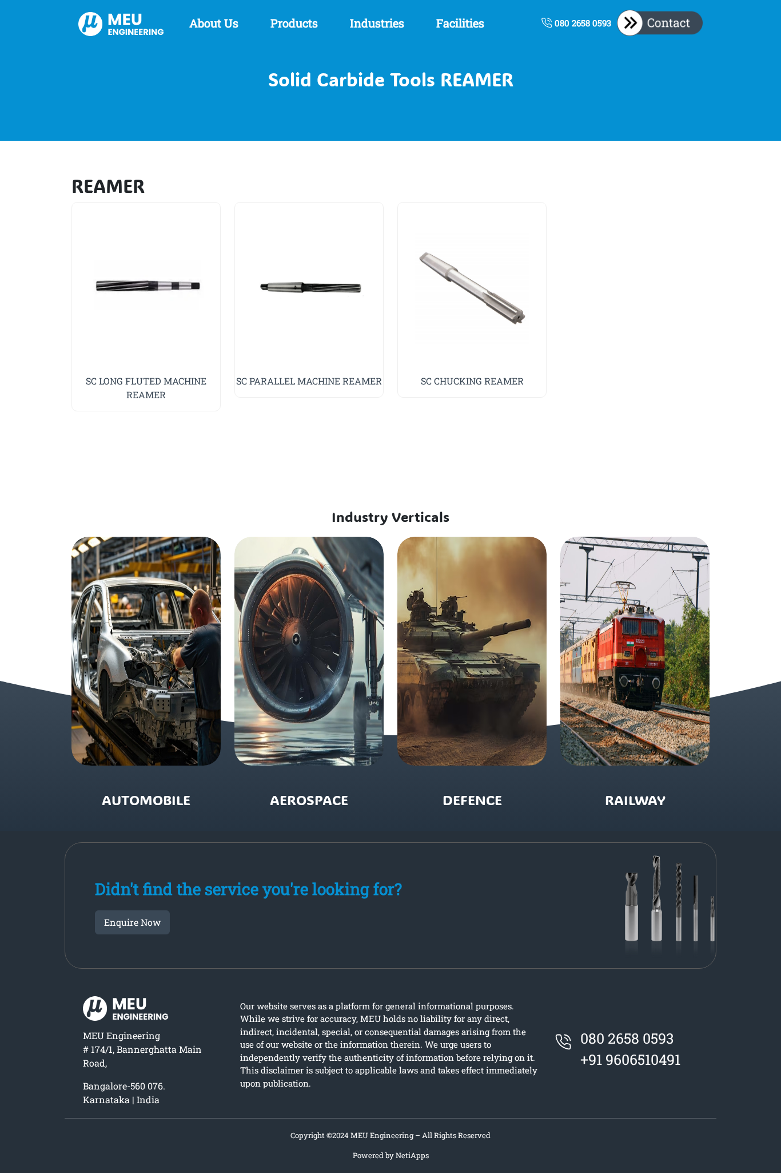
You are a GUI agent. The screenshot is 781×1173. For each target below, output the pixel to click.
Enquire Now (132, 922)
